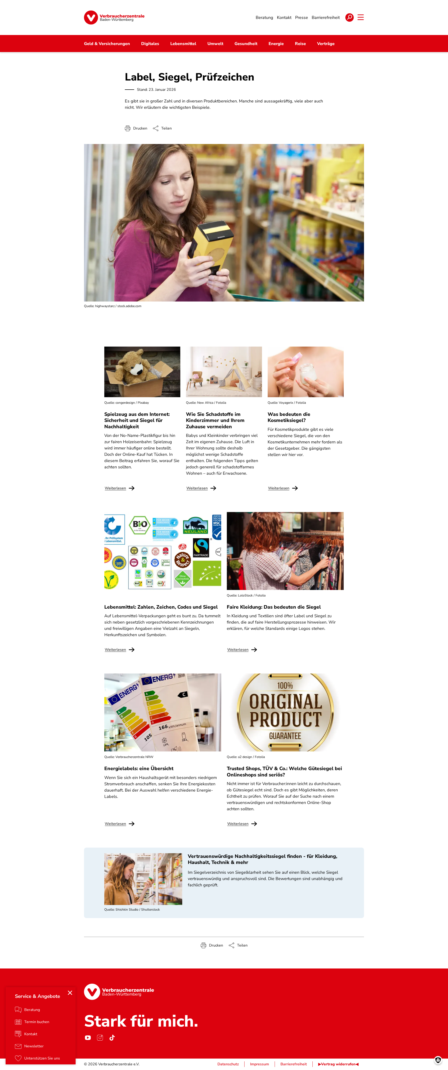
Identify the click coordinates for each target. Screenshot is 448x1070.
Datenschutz (228, 1064)
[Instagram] (100, 1037)
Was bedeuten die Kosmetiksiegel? (289, 417)
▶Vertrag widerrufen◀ (338, 1064)
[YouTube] (88, 1037)
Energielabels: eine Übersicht (138, 768)
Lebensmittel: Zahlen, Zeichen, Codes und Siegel (161, 607)
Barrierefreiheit (293, 1064)
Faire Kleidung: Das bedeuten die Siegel (274, 607)
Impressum (259, 1064)
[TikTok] (112, 1037)
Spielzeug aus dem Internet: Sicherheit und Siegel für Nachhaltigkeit (137, 420)
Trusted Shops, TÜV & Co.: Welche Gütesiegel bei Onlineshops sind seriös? (284, 771)
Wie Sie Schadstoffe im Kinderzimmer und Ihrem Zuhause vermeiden (215, 420)
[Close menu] (70, 993)
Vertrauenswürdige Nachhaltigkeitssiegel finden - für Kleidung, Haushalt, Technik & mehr (262, 859)
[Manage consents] (438, 1060)
